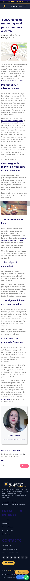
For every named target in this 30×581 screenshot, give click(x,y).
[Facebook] (3, 557)
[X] (7, 557)
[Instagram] (15, 557)
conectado (21, 454)
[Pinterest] (22, 557)
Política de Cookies (7, 530)
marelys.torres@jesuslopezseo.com (11, 439)
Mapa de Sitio (6, 520)
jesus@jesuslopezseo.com (10, 553)
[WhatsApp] (26, 557)
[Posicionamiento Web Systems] (5, 6)
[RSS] (18, 557)
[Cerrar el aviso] (28, 2)
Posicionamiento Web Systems (12, 81)
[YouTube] (11, 557)
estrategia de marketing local (12, 121)
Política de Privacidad (8, 527)
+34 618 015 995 (6, 546)
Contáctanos (6, 534)
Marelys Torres (14, 436)
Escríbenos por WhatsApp (9, 549)
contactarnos (5, 399)
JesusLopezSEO (12, 570)
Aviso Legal (5, 523)
